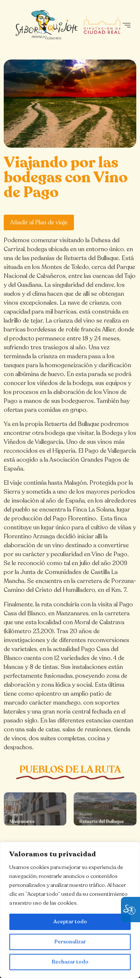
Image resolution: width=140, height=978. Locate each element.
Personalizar (70, 941)
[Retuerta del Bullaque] (105, 808)
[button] (126, 25)
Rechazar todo (70, 961)
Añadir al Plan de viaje (39, 222)
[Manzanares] (35, 808)
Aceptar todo (70, 921)
